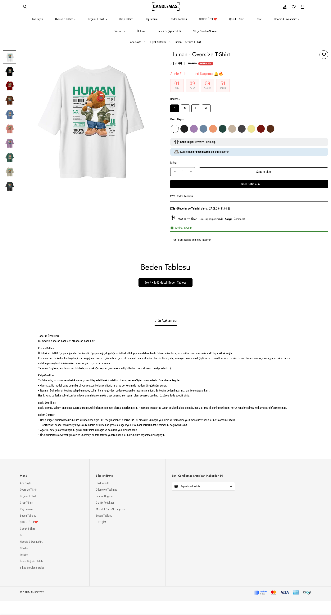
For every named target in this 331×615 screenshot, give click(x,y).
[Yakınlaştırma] (152, 58)
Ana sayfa (135, 42)
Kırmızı (261, 129)
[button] (302, 6)
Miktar (173, 162)
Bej (232, 129)
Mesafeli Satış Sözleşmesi (110, 509)
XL (206, 108)
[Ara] (25, 6)
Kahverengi (270, 129)
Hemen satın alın (249, 184)
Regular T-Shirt (96, 19)
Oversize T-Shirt (64, 19)
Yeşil (222, 129)
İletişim (141, 31)
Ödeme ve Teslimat (106, 489)
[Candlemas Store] (165, 6)
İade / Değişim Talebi (169, 31)
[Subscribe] (231, 486)
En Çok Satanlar (157, 42)
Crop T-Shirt (126, 19)
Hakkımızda (102, 483)
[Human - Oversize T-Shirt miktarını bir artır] (191, 171)
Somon (213, 129)
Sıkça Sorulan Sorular (205, 31)
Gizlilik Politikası (105, 502)
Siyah (184, 129)
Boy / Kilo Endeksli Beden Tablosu (165, 282)
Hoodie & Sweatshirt (285, 19)
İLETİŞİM (101, 522)
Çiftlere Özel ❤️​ (208, 19)
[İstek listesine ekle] (324, 54)
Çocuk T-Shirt (236, 19)
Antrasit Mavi (203, 129)
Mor (194, 129)
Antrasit (242, 129)
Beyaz (175, 129)
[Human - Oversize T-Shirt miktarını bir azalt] (174, 171)
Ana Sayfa (37, 19)
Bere (259, 19)
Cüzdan (118, 31)
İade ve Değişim (104, 496)
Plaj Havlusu (151, 19)
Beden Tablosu (178, 19)
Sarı (251, 129)
